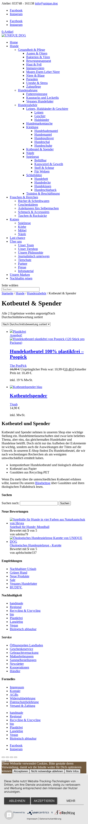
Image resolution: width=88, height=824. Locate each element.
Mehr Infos (72, 771)
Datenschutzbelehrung (24, 702)
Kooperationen (19, 667)
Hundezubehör (27, 105)
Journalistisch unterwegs (34, 256)
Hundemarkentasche (39, 123)
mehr (71, 801)
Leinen (38, 112)
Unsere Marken (20, 274)
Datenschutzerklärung (50, 818)
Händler (15, 671)
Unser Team (26, 245)
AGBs (14, 694)
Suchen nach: (10, 503)
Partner (22, 263)
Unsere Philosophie (30, 252)
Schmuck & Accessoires (33, 212)
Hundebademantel (46, 131)
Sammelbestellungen (23, 660)
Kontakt (15, 691)
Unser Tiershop (28, 249)
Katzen (14, 219)
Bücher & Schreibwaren (33, 201)
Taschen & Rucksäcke (32, 215)
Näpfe (30, 153)
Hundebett (41, 178)
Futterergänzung (36, 94)
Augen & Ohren (36, 53)
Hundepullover (44, 138)
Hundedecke (42, 182)
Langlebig (16, 621)
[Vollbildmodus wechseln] (7, 757)
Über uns (16, 241)
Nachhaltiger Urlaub (23, 569)
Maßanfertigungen (22, 656)
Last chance (17, 237)
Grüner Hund (18, 572)
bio (12, 614)
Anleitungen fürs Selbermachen (38, 208)
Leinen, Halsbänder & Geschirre (47, 108)
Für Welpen (42, 171)
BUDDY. (16, 587)
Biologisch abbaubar (23, 629)
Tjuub (14, 404)
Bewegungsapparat (38, 60)
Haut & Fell (34, 64)
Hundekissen (42, 186)
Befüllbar (40, 160)
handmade (16, 603)
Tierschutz (24, 260)
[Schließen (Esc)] (15, 757)
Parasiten (32, 79)
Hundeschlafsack (45, 190)
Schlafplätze (34, 175)
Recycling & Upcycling (25, 610)
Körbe (22, 226)
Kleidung (32, 127)
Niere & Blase (35, 75)
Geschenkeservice (21, 649)
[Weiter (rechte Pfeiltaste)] (7, 761)
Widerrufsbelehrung (22, 698)
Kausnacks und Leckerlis (42, 97)
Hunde (14, 46)
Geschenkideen (28, 204)
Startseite (7, 293)
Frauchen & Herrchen (24, 197)
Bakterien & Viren (38, 57)
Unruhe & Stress (37, 83)
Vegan (14, 625)
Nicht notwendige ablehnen (47, 771)
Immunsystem (35, 68)
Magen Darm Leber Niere (43, 72)
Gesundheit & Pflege (31, 49)
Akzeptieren (21, 771)
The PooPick (18, 365)
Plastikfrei (16, 618)
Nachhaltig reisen (21, 278)
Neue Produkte (19, 576)
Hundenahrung (27, 90)
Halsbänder (41, 119)
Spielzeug (32, 156)
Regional (15, 607)
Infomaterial (26, 271)
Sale (12, 580)
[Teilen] (11, 757)
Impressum (17, 687)
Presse (22, 267)
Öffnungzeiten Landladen (26, 645)
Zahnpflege (33, 86)
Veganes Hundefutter (39, 101)
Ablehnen (17, 801)
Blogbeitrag (42, 483)
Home (14, 42)
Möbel (22, 230)
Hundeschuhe (43, 145)
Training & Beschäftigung (43, 193)
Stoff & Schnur (44, 167)
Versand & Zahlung (22, 705)
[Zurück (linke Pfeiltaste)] (3, 761)
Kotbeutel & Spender (40, 149)
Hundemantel (43, 134)
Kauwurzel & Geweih (48, 164)
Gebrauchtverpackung (24, 652)
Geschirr (39, 116)
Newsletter (17, 663)
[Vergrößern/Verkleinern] (3, 757)
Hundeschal (42, 142)
